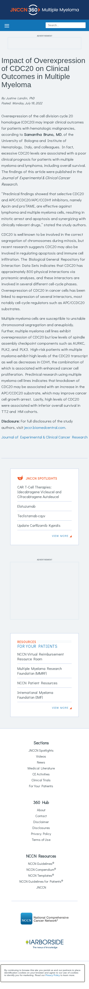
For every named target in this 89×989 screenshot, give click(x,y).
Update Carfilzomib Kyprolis (38, 525)
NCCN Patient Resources (37, 682)
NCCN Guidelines (41, 863)
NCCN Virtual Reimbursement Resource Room (40, 656)
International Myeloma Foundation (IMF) (35, 695)
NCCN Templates (41, 875)
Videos (41, 756)
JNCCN (41, 887)
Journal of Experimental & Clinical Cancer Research (44, 437)
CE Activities (41, 774)
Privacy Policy (41, 833)
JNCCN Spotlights (41, 750)
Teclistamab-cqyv (31, 515)
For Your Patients (41, 786)
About (41, 810)
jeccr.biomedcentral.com (44, 427)
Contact (41, 815)
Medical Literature (41, 768)
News (41, 762)
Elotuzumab (26, 506)
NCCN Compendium (41, 869)
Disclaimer (41, 821)
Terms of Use (41, 839)
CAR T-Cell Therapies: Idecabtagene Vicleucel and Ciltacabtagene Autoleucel (39, 492)
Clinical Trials (41, 780)
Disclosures (41, 827)
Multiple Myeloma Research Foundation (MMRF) (39, 671)
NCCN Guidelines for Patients (41, 881)
